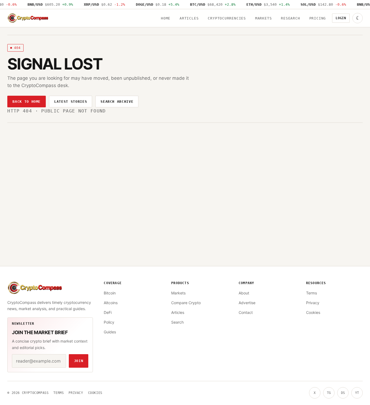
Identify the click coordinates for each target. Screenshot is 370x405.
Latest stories (70, 101)
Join (78, 361)
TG (329, 393)
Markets (263, 18)
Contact (246, 312)
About (244, 293)
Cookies (313, 312)
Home (165, 18)
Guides (110, 332)
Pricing (317, 18)
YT (357, 393)
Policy (109, 322)
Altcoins (111, 302)
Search (177, 322)
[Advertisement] (185, 182)
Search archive (116, 101)
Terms (311, 293)
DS (343, 393)
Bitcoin (110, 293)
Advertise (247, 302)
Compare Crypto (186, 302)
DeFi (108, 312)
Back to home (26, 101)
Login (341, 18)
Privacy (312, 302)
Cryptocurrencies (227, 18)
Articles (189, 18)
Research (290, 18)
